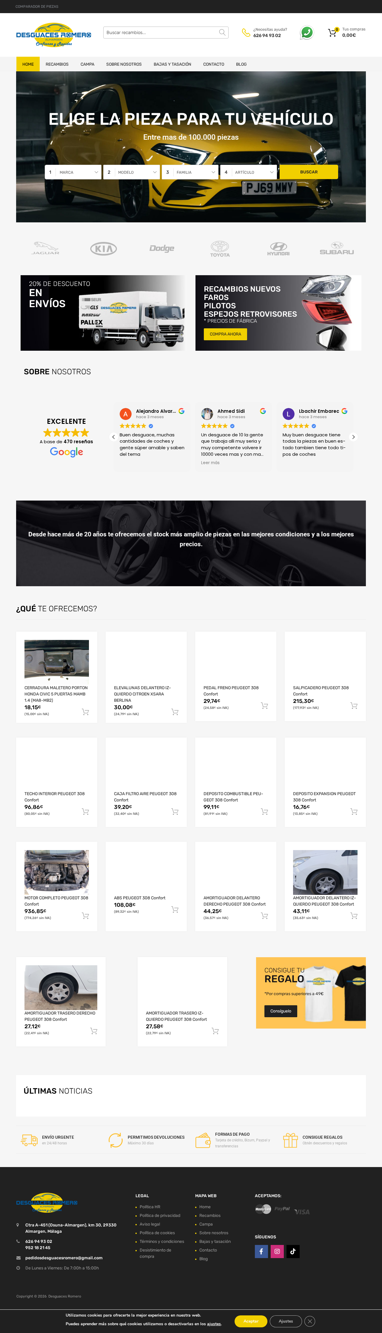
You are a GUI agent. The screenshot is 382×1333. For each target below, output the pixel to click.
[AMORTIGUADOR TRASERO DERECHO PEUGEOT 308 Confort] (60, 988)
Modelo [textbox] (126, 172)
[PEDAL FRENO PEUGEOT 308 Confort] (236, 662)
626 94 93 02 (267, 35)
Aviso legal (150, 1224)
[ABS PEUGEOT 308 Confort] (146, 872)
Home (28, 64)
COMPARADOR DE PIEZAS (37, 6)
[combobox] (73, 172)
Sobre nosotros (124, 64)
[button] (353, 436)
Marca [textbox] (66, 172)
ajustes (214, 1324)
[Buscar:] (166, 32)
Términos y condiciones (162, 1241)
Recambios (57, 64)
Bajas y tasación (172, 64)
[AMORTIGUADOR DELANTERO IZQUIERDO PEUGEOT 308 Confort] (325, 872)
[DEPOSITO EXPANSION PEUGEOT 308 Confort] (325, 768)
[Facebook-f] (261, 1251)
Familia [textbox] (184, 172)
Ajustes (286, 1321)
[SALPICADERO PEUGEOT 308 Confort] (325, 662)
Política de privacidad (160, 1215)
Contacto (213, 64)
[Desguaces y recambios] (41, 35)
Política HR (150, 1206)
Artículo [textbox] (244, 172)
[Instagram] (277, 1251)
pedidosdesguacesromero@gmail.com (64, 1257)
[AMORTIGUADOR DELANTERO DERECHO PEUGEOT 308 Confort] (236, 872)
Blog (241, 64)
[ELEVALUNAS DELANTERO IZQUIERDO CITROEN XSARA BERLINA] (146, 662)
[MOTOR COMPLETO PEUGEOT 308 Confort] (56, 872)
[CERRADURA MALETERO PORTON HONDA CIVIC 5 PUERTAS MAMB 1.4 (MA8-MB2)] (56, 662)
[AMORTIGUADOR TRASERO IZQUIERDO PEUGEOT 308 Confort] (182, 987)
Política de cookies (157, 1232)
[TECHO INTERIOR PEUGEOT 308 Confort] (56, 768)
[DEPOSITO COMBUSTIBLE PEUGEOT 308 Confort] (236, 768)
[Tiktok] (293, 1251)
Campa (87, 64)
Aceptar (251, 1321)
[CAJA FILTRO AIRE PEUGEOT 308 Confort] (146, 768)
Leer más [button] (210, 463)
